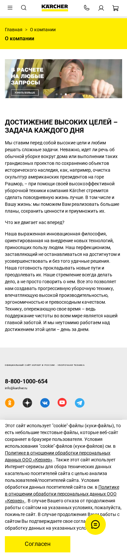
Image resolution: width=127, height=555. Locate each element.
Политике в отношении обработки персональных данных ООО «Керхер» (62, 493)
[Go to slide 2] (61, 94)
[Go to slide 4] (70, 94)
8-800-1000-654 (26, 381)
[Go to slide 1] (57, 94)
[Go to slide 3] (66, 94)
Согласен (37, 544)
